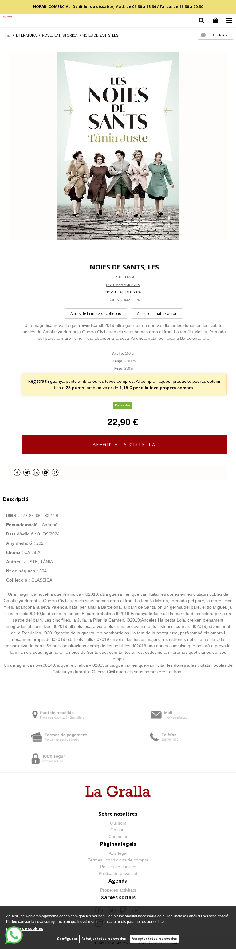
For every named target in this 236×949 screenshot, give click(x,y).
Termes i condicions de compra (118, 859)
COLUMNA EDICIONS (123, 285)
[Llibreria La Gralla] (6, 17)
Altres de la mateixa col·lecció (95, 313)
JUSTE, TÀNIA (123, 277)
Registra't (37, 381)
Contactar (118, 836)
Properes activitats (118, 890)
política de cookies (24, 928)
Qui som (118, 823)
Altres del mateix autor (157, 313)
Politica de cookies (118, 866)
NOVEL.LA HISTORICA (123, 292)
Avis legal (118, 853)
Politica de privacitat (118, 873)
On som (118, 829)
